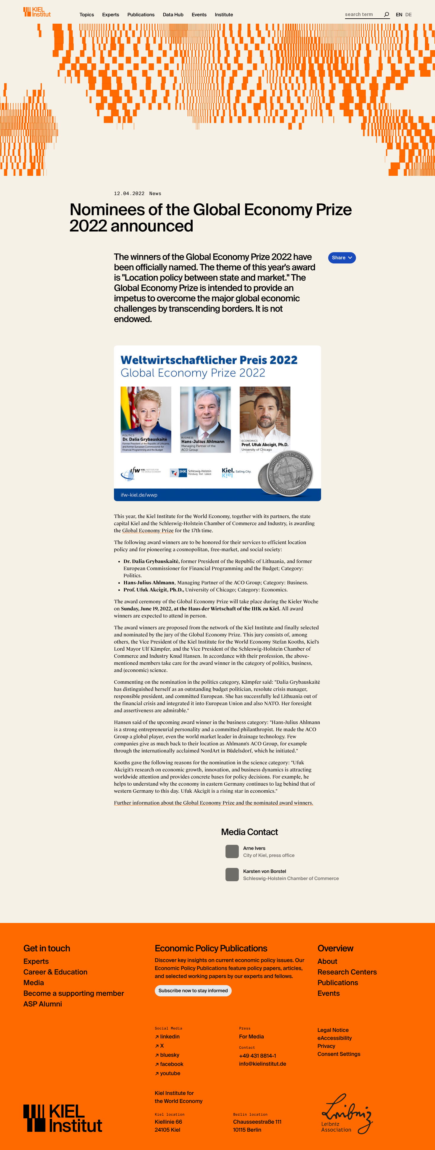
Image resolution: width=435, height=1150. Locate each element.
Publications (338, 982)
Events (329, 993)
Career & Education (55, 972)
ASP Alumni (42, 1004)
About (327, 961)
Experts (36, 961)
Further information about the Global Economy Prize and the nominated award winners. (213, 803)
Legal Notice (333, 1030)
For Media (251, 1036)
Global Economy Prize (148, 530)
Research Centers (347, 972)
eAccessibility (335, 1038)
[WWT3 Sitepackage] (45, 12)
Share (339, 258)
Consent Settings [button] (339, 1054)
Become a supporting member (73, 993)
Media (33, 982)
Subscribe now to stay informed (193, 990)
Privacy (326, 1046)
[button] (86, 15)
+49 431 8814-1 (257, 1055)
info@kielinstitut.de (262, 1063)
